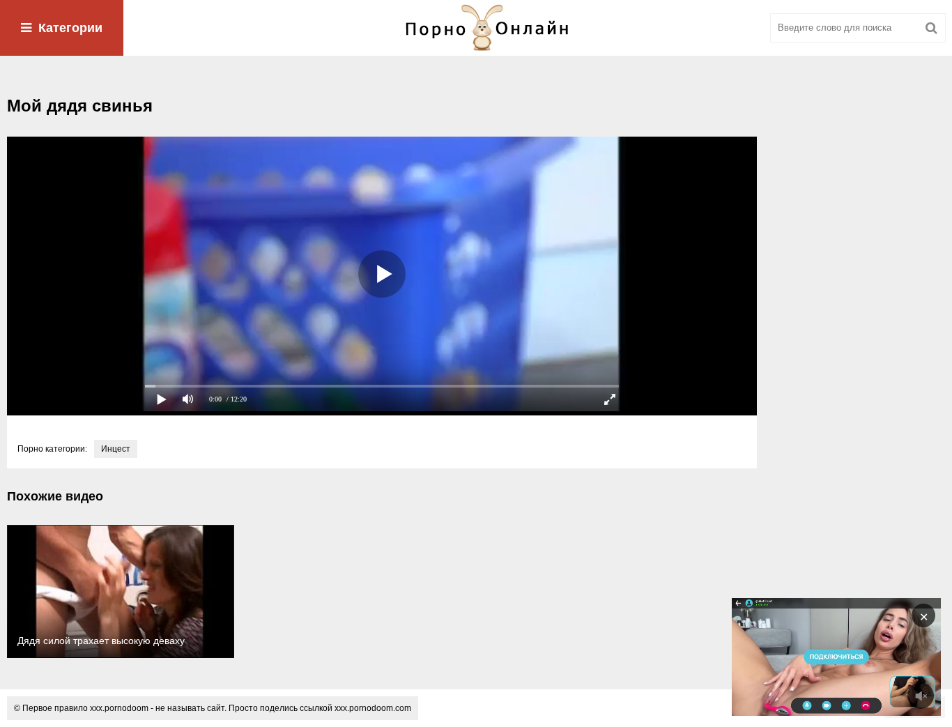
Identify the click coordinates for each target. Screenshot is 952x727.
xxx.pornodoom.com (373, 708)
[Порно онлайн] (476, 28)
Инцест (115, 449)
